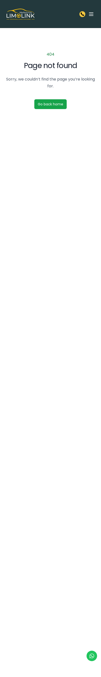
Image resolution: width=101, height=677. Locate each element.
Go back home (50, 104)
